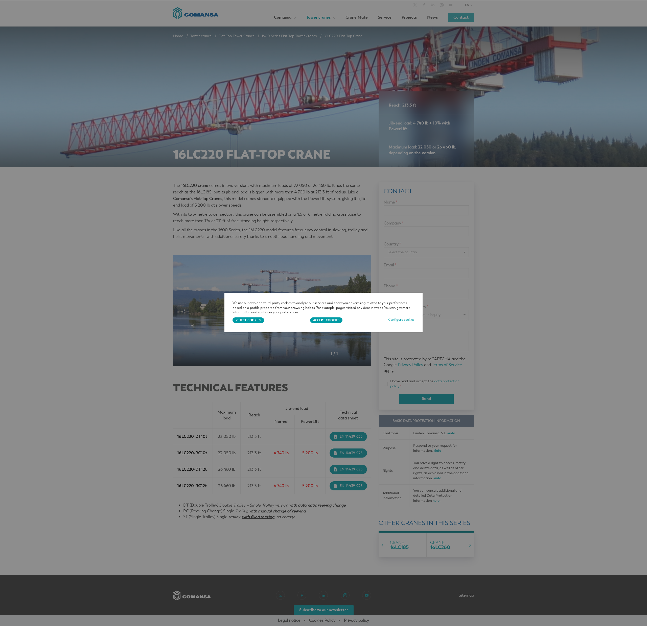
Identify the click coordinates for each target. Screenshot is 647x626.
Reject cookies (248, 320)
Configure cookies (401, 319)
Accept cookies (326, 320)
